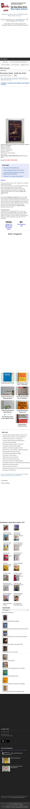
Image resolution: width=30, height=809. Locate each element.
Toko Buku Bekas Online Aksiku (18, 797)
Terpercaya (16, 806)
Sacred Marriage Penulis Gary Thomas (14, 170)
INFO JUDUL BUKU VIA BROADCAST (18, 62)
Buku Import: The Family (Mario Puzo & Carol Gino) (13, 668)
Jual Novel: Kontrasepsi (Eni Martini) (12, 446)
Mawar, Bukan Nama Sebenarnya (11, 459)
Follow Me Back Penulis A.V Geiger (11, 451)
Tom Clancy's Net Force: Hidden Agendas (13, 460)
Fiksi (7, 475)
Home (2, 78)
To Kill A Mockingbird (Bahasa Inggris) (12, 453)
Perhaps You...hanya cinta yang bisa (13, 176)
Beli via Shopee (15, 64)
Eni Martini (3, 475)
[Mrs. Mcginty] (7, 414)
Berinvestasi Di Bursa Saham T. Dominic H (13, 444)
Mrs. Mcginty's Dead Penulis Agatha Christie (7, 417)
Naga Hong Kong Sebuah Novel (10, 464)
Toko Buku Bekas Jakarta (9, 806)
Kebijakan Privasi (24, 64)
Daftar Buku (5, 62)
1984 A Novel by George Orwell (10, 457)
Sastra (12, 475)
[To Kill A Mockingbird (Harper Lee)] (22, 404)
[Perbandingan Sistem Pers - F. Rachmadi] (22, 377)
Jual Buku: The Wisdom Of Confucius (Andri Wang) (13, 683)
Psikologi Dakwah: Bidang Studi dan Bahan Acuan (15, 434)
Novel (9, 475)
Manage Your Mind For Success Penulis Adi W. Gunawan (14, 636)
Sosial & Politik (17, 475)
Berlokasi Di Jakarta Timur (24, 806)
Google (12, 807)
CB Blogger (21, 804)
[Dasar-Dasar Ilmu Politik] (7, 377)
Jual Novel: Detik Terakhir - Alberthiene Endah (12, 644)
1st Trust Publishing (7, 78)
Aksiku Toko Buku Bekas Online (16, 803)
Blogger (8, 807)
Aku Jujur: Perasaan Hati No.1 (10, 466)
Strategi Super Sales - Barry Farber (10, 652)
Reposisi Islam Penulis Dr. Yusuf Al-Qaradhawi (14, 436)
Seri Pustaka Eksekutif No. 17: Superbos (22, 397)
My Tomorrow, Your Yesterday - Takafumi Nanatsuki (15, 449)
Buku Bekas (16, 78)
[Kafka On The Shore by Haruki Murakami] (7, 391)
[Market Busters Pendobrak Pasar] (22, 418)
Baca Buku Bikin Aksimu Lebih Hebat (21, 807)
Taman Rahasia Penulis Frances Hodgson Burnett (13, 691)
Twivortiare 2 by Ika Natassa (10, 455)
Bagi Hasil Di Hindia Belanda (11, 167)
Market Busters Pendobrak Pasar (22, 425)
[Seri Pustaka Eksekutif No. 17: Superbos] (22, 391)
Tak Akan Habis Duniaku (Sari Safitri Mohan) (13, 440)
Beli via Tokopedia (6, 64)
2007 (12, 78)
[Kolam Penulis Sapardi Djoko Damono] (7, 404)
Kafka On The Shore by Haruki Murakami (8, 397)
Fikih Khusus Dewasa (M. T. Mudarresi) (12, 438)
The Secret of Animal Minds (9, 442)
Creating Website (15, 804)
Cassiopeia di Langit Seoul (9, 470)
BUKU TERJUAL (22, 78)
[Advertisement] (15, 42)
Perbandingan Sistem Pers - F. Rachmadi (22, 383)
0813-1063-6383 (20, 21)
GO (15, 75)
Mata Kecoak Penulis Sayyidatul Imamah (13, 447)
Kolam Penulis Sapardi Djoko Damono (8, 411)
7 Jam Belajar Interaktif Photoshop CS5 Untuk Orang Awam (15, 628)
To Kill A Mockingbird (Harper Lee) (22, 411)
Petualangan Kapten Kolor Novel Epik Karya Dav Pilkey (16, 462)
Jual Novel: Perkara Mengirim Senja (10, 676)
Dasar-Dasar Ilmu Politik (7, 383)
